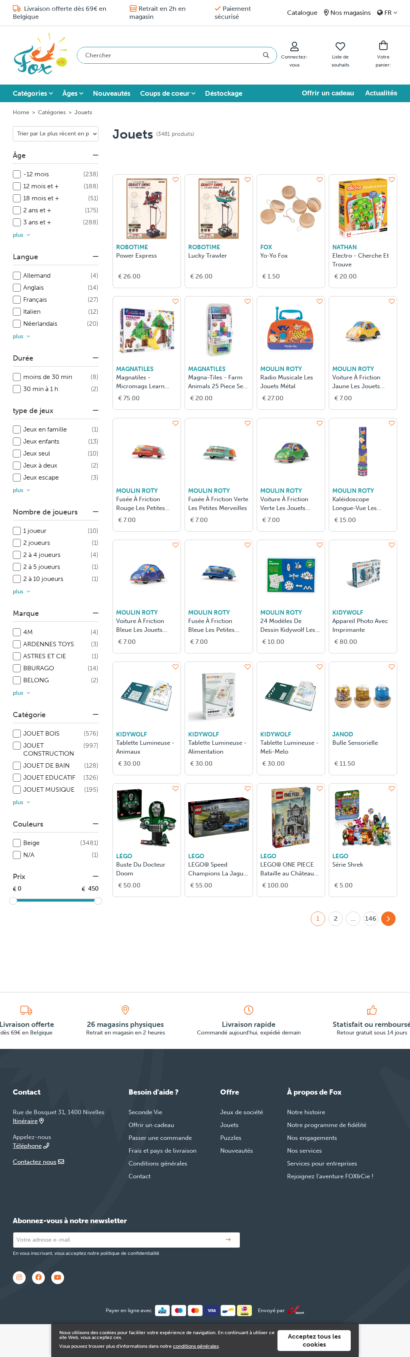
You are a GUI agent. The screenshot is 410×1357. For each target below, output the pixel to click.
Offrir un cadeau (328, 93)
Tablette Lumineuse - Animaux (145, 747)
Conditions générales (158, 1163)
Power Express (136, 255)
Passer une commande (160, 1137)
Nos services (304, 1150)
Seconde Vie (145, 1112)
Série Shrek (347, 864)
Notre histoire (306, 1112)
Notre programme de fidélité (326, 1125)
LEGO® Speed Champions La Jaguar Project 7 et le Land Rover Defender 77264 (218, 869)
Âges (70, 93)
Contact (140, 1176)
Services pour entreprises (322, 1163)
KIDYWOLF (347, 612)
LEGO (124, 856)
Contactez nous (34, 1161)
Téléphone (27, 1145)
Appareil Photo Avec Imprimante (360, 625)
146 (370, 918)
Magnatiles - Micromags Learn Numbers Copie (140, 382)
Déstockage (223, 93)
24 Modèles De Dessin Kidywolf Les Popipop (287, 626)
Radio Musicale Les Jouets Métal (286, 382)
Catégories (30, 93)
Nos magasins (350, 12)
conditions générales (196, 1346)
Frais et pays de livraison (163, 1150)
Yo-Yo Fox (274, 255)
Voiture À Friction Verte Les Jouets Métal (284, 504)
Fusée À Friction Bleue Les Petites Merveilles (211, 626)
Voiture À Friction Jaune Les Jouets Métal (356, 382)
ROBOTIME (132, 247)
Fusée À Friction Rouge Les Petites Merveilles (140, 504)
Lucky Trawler (207, 255)
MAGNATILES (134, 369)
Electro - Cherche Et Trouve (360, 260)
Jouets (229, 1125)
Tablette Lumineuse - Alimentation (217, 747)
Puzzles (230, 1137)
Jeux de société (241, 1112)
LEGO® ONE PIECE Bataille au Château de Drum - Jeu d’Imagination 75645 (288, 869)
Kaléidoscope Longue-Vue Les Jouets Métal (354, 504)
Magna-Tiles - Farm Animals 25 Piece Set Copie (216, 382)
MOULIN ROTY (281, 369)
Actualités (381, 93)
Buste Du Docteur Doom (140, 869)
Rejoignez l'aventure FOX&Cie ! (330, 1176)
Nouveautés (112, 93)
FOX (266, 247)
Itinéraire (25, 1121)
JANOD (342, 734)
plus (18, 235)
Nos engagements (312, 1137)
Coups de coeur (165, 93)
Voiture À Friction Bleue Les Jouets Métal (140, 626)
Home (21, 112)
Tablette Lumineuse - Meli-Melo (289, 747)
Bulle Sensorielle (355, 742)
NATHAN (344, 247)
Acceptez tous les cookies (314, 1340)
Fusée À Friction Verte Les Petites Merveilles (218, 504)
